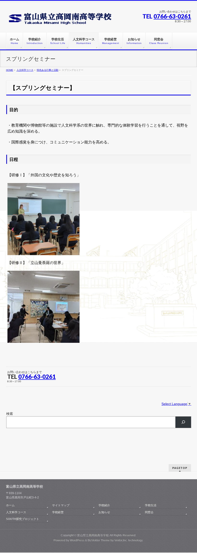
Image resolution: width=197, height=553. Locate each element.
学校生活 (150, 505)
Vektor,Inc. (121, 540)
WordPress (77, 540)
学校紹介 (104, 505)
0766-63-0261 (172, 16)
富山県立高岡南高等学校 (93, 535)
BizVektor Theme (99, 540)
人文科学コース (16, 512)
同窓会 (149, 512)
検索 (9, 414)
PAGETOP (179, 467)
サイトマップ (60, 505)
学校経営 (58, 512)
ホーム (10, 505)
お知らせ (104, 512)
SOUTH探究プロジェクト (22, 519)
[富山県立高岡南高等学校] (62, 19)
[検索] (183, 422)
